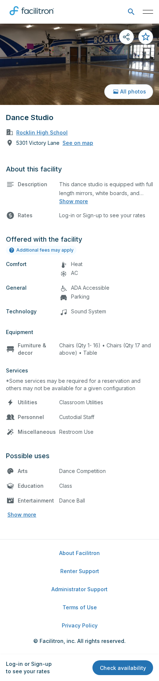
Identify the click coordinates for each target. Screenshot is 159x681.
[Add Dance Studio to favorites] (145, 37)
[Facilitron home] (32, 16)
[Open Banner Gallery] (79, 64)
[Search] (131, 12)
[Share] (126, 37)
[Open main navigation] (148, 12)
